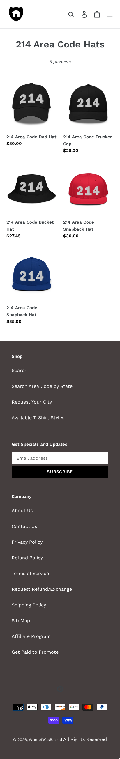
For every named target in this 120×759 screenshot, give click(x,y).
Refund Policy (27, 557)
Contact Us (24, 526)
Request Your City (32, 402)
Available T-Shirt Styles (38, 417)
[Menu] (109, 14)
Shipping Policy (29, 605)
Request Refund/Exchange (42, 589)
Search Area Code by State (42, 386)
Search (19, 370)
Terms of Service (30, 573)
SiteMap (21, 620)
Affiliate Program (31, 636)
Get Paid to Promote (35, 652)
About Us (22, 510)
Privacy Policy (27, 542)
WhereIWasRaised (45, 739)
